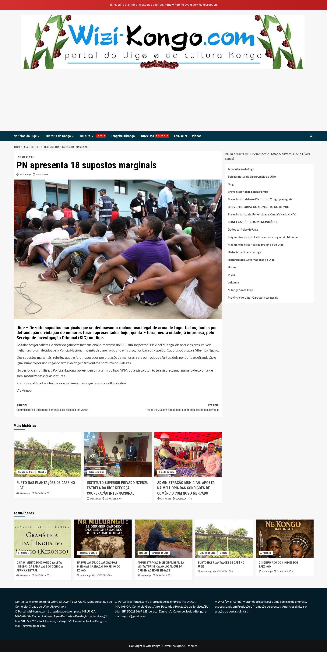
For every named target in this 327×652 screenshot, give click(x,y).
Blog (231, 184)
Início (231, 274)
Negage (143, 553)
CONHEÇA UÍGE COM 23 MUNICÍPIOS (253, 222)
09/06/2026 (181, 498)
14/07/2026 (40, 575)
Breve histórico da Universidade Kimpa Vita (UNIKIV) (262, 214)
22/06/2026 (110, 498)
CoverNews (170, 645)
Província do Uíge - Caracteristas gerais (253, 297)
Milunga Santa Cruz (240, 290)
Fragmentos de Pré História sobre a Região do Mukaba (263, 237)
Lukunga (233, 282)
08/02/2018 (42, 174)
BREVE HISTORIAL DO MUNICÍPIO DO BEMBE (258, 206)
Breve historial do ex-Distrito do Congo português (260, 199)
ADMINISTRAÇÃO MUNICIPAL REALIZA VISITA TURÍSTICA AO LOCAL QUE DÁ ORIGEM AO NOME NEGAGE (161, 566)
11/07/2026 (101, 575)
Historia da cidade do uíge (244, 252)
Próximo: (182, 407)
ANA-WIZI (180, 136)
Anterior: (52, 407)
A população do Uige (241, 169)
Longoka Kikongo (123, 136)
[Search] (311, 136)
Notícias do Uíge (25, 136)
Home (232, 267)
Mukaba (42, 472)
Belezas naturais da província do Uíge (252, 176)
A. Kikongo (23, 553)
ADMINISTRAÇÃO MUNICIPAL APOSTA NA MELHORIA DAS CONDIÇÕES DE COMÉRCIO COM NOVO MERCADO (186, 488)
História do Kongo (58, 136)
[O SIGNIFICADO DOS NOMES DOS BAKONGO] (285, 539)
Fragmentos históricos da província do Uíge (255, 244)
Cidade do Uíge (26, 157)
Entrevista (153, 136)
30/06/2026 (40, 493)
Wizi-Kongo (26, 174)
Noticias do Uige (160, 553)
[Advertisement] (163, 102)
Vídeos (197, 136)
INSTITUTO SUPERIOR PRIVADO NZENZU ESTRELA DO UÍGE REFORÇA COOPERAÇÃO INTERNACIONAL (117, 488)
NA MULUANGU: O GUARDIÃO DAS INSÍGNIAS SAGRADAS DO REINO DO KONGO (98, 566)
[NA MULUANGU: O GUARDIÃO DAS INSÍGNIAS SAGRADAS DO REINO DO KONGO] (103, 539)
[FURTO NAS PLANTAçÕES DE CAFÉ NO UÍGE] (47, 454)
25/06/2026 (282, 571)
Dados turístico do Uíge (243, 229)
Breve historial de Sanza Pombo (248, 191)
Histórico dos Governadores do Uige (251, 259)
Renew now (172, 4)
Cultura (92, 136)
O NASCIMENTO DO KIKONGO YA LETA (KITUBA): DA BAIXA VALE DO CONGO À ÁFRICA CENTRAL (39, 566)
